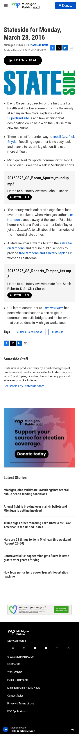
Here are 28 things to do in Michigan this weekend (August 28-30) (37, 541)
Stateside (57, 331)
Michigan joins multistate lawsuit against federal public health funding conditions (36, 492)
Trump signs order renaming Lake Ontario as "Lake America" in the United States (37, 525)
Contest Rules (15, 695)
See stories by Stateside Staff (24, 386)
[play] (5, 729)
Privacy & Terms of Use (20, 703)
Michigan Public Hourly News (23, 687)
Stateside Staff (39, 45)
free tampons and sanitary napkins (44, 253)
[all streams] (74, 729)
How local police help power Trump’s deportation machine (36, 574)
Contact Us (13, 664)
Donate (67, 5)
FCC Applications (17, 711)
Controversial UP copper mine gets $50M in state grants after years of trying (36, 558)
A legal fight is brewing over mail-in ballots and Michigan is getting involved (35, 508)
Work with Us (14, 672)
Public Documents (17, 680)
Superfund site (18, 118)
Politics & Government (29, 331)
